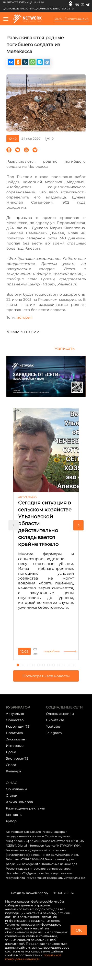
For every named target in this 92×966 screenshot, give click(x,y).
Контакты (14, 815)
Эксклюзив (15, 739)
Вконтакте (55, 720)
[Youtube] (82, 3)
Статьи (11, 795)
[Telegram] (87, 3)
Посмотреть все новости (46, 676)
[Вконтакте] (77, 3)
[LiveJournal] (25, 62)
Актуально (15, 714)
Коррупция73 (17, 726)
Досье (11, 752)
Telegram (54, 733)
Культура (13, 771)
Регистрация (75, 19)
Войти (58, 19)
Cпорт (11, 765)
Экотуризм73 (17, 758)
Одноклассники (60, 714)
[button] (13, 525)
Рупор (11, 821)
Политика (14, 733)
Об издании (16, 789)
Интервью (15, 745)
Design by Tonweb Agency (29, 893)
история (24, 317)
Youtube (53, 726)
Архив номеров (19, 802)
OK (79, 930)
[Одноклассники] (70, 3)
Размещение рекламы (25, 808)
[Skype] (40, 62)
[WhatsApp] (32, 62)
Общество (15, 720)
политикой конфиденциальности (33, 957)
